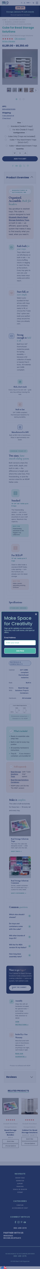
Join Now (20, 651)
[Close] (36, 614)
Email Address (10, 638)
